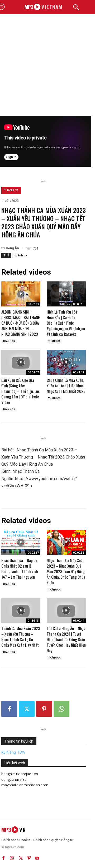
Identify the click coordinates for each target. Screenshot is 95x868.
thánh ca (21, 255)
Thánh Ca (11, 190)
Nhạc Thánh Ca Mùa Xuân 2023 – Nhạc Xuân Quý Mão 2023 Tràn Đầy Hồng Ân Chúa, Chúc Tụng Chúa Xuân (66, 571)
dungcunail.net (13, 779)
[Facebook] (9, 709)
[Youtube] (37, 857)
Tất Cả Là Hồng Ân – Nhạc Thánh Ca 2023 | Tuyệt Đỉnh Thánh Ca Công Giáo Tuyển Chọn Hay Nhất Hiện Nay (66, 639)
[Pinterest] (44, 709)
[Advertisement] (47, 65)
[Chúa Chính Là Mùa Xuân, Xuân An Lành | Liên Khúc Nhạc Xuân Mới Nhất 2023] (66, 362)
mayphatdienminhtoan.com (24, 784)
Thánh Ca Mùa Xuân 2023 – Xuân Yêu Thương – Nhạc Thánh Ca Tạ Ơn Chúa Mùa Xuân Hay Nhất (20, 636)
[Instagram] (12, 857)
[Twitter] (27, 709)
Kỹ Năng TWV (13, 752)
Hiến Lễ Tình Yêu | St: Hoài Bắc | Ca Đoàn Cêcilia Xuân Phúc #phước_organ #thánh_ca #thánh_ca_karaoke (66, 323)
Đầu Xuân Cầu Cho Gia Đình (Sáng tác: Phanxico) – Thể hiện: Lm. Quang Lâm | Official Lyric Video (20, 391)
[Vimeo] (29, 857)
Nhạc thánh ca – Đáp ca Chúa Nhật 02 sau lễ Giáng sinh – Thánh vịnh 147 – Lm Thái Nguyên (19, 568)
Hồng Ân (12, 248)
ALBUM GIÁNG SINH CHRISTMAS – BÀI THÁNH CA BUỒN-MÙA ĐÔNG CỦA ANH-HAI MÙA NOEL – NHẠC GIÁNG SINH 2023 (20, 323)
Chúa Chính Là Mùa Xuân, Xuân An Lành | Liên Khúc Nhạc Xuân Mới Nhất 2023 (66, 385)
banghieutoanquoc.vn (19, 773)
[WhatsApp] (61, 709)
